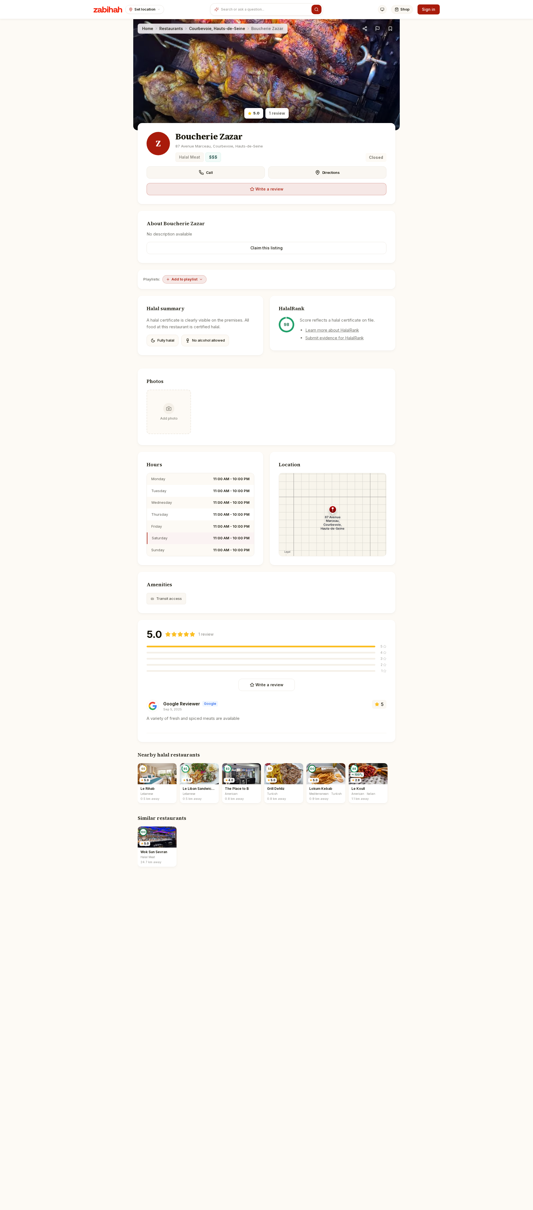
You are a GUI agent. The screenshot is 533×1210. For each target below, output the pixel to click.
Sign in (428, 9)
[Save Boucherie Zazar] (390, 29)
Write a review (269, 189)
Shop (404, 9)
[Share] (365, 29)
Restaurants (171, 28)
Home (147, 28)
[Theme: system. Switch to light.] (382, 9)
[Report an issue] (378, 29)
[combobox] (265, 9)
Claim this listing (266, 247)
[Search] (316, 9)
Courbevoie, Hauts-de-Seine (217, 28)
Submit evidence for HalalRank (334, 337)
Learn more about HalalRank (332, 330)
